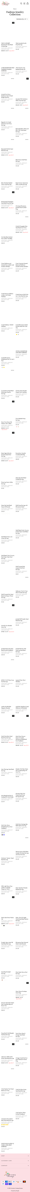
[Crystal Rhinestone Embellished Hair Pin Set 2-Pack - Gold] (4, 367)
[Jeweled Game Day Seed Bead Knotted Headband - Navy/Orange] (2, 656)
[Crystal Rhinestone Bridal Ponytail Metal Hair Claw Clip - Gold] (16, 334)
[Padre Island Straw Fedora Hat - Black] (4, 925)
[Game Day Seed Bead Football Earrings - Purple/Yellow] (16, 485)
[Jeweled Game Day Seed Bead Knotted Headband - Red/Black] (5, 656)
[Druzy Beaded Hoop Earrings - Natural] (18, 426)
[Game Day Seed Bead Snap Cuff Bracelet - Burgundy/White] (7, 513)
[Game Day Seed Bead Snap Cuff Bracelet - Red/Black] (4, 513)
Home (14, 9)
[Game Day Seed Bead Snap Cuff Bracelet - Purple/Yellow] (2, 513)
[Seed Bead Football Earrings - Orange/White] (4, 980)
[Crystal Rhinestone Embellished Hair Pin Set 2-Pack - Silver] (2, 367)
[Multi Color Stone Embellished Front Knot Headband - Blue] (4, 834)
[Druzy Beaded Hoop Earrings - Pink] (16, 426)
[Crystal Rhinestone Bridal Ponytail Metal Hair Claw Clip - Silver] (18, 334)
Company (4, 1165)
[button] (5, 1125)
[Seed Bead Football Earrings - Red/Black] (5, 980)
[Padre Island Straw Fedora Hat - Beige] (2, 925)
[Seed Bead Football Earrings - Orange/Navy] (2, 980)
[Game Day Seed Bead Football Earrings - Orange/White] (18, 485)
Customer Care (6, 1160)
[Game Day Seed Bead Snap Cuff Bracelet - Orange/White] (5, 513)
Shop (3, 1156)
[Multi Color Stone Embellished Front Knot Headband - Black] (2, 834)
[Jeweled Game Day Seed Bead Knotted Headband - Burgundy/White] (4, 656)
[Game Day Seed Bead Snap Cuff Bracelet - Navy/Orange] (9, 513)
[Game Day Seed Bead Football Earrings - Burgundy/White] (20, 485)
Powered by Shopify (15, 1190)
